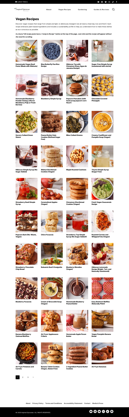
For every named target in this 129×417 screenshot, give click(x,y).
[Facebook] (116, 2)
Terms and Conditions (53, 403)
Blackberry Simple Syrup (51, 99)
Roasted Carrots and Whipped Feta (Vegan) (101, 236)
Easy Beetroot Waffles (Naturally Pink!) (101, 303)
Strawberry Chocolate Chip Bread (25, 268)
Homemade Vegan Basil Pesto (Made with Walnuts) (26, 65)
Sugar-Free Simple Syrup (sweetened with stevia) (102, 65)
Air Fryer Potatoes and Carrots (25, 368)
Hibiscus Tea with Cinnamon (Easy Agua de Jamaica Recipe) (76, 66)
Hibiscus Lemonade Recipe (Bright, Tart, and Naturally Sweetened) (101, 269)
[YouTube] (98, 2)
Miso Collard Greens (74, 135)
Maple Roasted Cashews (76, 170)
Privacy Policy (37, 403)
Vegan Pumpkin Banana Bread (101, 335)
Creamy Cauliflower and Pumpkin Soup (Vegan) (101, 136)
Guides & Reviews (101, 9)
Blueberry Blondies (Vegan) (74, 268)
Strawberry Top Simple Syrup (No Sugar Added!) (76, 236)
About (49, 9)
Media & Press (97, 403)
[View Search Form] (113, 9)
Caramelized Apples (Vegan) (49, 203)
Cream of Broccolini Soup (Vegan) (51, 303)
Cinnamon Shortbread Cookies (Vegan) (75, 203)
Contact (87, 403)
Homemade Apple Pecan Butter (76, 335)
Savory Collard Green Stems (24, 136)
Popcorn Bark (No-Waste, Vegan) (26, 236)
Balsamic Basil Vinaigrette (51, 267)
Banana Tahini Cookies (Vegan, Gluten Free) (50, 368)
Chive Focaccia (47, 235)
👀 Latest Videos (21, 2)
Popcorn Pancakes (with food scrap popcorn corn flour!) (76, 101)
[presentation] (26, 51)
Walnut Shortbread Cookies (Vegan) (48, 171)
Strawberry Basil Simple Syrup (25, 203)
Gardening (82, 9)
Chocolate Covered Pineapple (99, 100)
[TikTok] (113, 2)
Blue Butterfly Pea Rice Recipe (50, 65)
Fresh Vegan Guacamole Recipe (101, 203)
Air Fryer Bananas (99, 367)
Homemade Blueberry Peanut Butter (75, 303)
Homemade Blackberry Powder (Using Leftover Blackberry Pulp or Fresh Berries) (26, 102)
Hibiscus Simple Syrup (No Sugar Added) (26, 171)
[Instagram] (109, 2)
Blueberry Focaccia (23, 302)
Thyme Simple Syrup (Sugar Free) (100, 171)
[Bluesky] (105, 2)
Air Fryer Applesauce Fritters (49, 335)
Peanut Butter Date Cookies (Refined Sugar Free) (50, 137)
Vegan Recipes (64, 9)
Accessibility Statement (73, 403)
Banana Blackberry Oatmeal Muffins (23, 335)
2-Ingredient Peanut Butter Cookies (77, 368)
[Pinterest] (102, 2)
